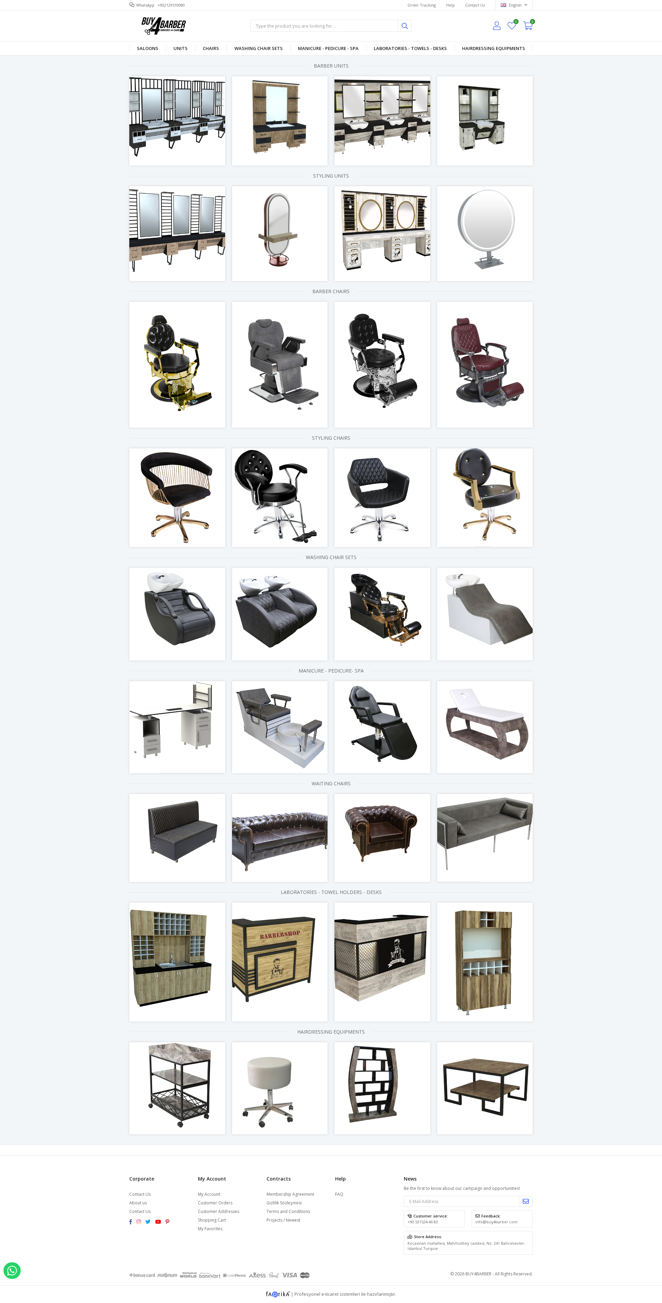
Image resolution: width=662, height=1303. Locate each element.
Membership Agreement (290, 1194)
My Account (209, 1194)
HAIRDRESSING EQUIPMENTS (493, 48)
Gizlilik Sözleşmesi (284, 1203)
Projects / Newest (283, 1220)
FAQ (339, 1194)
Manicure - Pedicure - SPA (328, 48)
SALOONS (147, 48)
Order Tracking (422, 5)
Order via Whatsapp (12, 1270)
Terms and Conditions (288, 1211)
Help (450, 5)
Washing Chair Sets (258, 48)
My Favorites (515, 22)
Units (180, 48)
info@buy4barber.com (496, 1221)
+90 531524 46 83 (423, 1221)
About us (138, 1203)
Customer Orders (215, 1203)
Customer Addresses (218, 1211)
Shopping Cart (212, 1220)
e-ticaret (330, 1294)
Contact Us (475, 5)
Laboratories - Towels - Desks (410, 48)
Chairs (211, 48)
